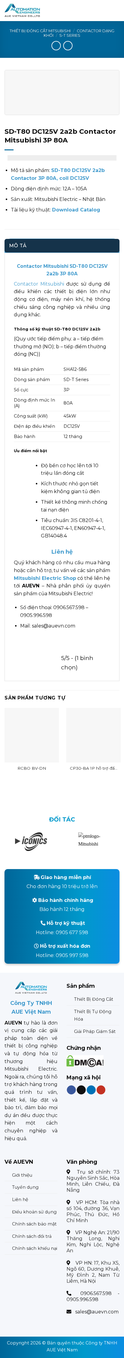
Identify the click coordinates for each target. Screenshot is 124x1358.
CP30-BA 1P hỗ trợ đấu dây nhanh (93, 768)
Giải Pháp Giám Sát (95, 1031)
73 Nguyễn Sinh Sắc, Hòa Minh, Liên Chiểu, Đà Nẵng (93, 1181)
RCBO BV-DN (31, 768)
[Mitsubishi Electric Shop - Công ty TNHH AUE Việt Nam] (34, 10)
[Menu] (115, 10)
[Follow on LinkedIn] (91, 1089)
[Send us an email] (81, 1089)
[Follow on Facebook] (71, 1089)
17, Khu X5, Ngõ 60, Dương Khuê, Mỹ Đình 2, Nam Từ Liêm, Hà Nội (93, 1272)
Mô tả (18, 246)
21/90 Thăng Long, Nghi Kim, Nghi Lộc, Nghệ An (93, 1241)
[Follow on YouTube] (101, 1089)
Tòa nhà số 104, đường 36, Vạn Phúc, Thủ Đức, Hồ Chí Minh (93, 1211)
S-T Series (69, 35)
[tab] (62, 246)
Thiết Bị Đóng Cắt (93, 999)
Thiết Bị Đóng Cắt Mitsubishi (40, 31)
